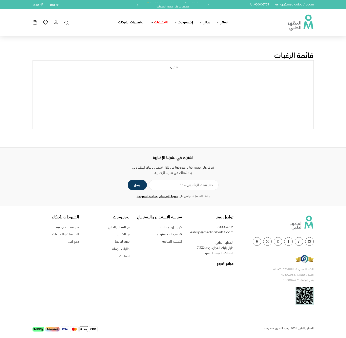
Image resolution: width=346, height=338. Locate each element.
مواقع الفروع (225, 263)
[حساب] (56, 22)
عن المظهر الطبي (119, 227)
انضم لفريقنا (122, 241)
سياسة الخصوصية (147, 196)
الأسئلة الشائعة (172, 241)
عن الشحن (124, 234)
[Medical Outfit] (300, 22)
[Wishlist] (45, 22)
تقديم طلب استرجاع (169, 234)
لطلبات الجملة (121, 249)
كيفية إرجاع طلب (171, 227)
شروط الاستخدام (168, 196)
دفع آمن (73, 241)
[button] (208, 5)
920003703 (261, 4)
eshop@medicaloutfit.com (294, 4)
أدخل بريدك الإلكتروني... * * (196, 185)
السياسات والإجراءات (65, 234)
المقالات (124, 256)
